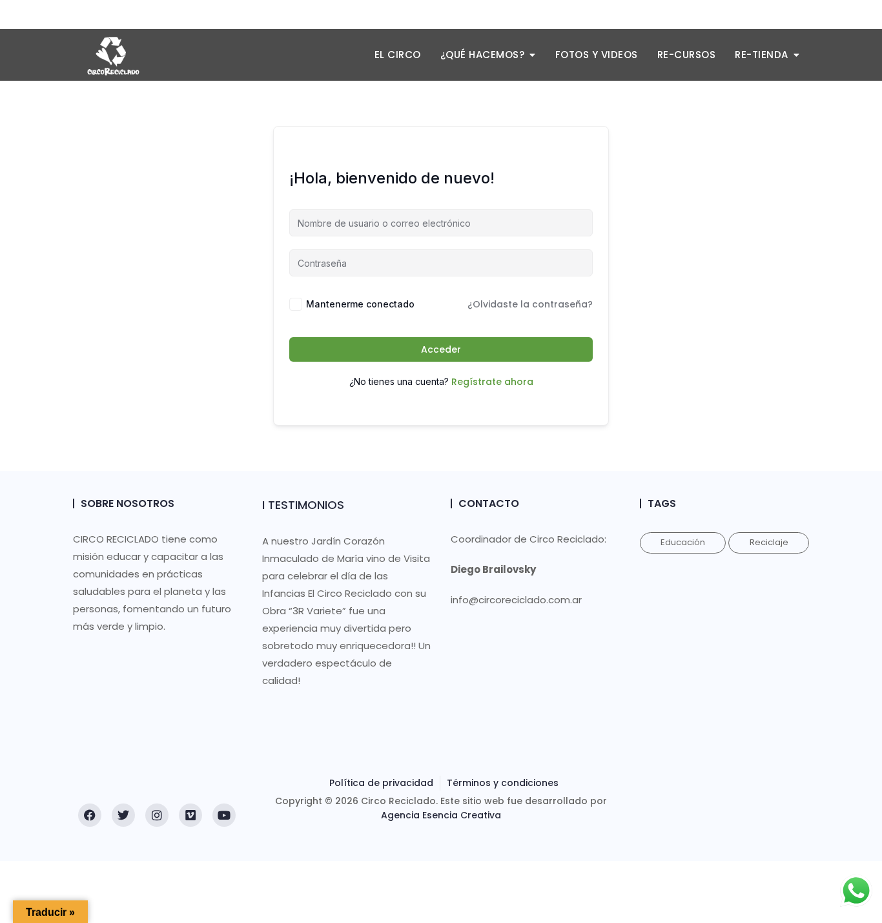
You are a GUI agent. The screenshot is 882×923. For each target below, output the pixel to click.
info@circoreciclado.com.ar (241, 14)
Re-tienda (761, 54)
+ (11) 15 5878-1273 (123, 14)
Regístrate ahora (492, 381)
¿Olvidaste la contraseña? (530, 304)
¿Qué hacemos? (482, 54)
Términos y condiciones (503, 782)
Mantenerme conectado (360, 303)
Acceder (441, 349)
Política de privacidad (381, 782)
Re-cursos (686, 54)
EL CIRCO (397, 54)
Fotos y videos (596, 54)
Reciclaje (769, 542)
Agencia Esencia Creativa (441, 815)
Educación (683, 542)
